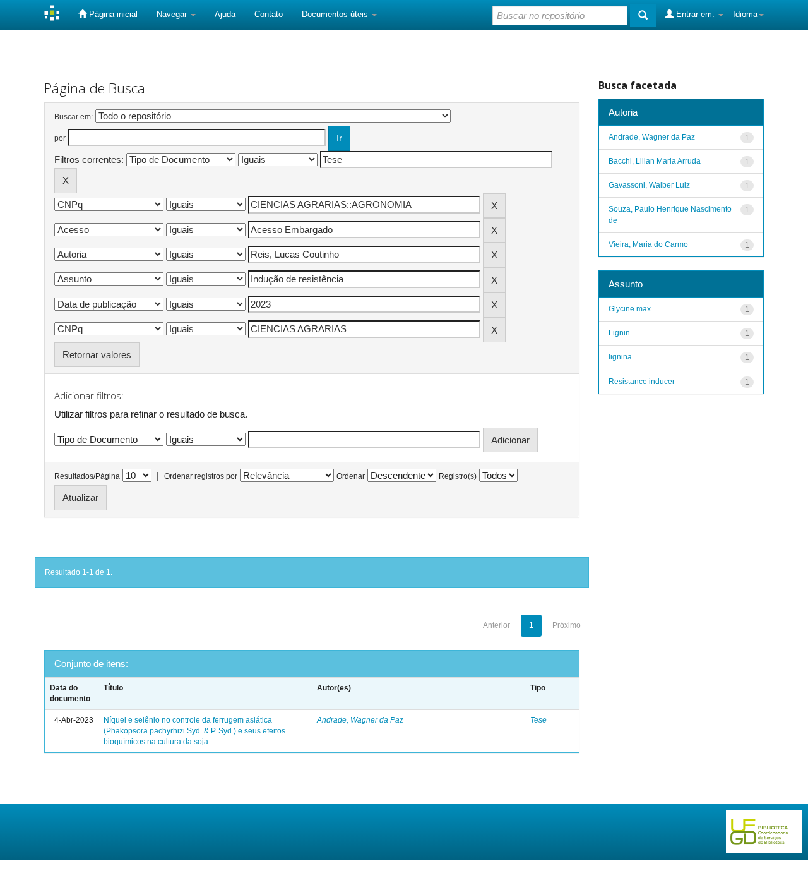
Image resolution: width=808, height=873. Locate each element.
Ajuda (225, 14)
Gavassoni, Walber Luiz (649, 185)
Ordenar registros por (200, 476)
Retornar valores (96, 354)
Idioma (745, 14)
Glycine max (630, 308)
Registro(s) (458, 476)
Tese (538, 720)
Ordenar (350, 476)
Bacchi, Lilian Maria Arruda (655, 161)
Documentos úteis (336, 14)
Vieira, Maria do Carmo (648, 244)
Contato (268, 14)
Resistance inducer (642, 381)
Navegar (173, 14)
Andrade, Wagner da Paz (360, 720)
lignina (620, 356)
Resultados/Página (87, 476)
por (60, 138)
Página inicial (112, 14)
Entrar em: (695, 14)
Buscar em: (73, 116)
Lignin (619, 332)
